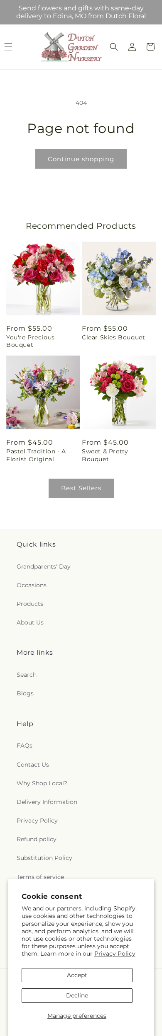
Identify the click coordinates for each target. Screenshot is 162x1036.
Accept (77, 975)
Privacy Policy (114, 953)
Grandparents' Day (44, 566)
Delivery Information (47, 802)
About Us (30, 622)
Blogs (25, 693)
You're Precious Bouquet (30, 341)
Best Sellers (81, 488)
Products (30, 604)
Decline (77, 995)
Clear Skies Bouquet (113, 337)
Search (27, 674)
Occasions (32, 585)
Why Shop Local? (42, 783)
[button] (114, 47)
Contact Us (33, 764)
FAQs (24, 745)
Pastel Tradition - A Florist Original (36, 455)
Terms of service (40, 877)
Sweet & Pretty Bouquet (105, 455)
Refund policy (36, 839)
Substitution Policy (44, 858)
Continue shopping (81, 159)
